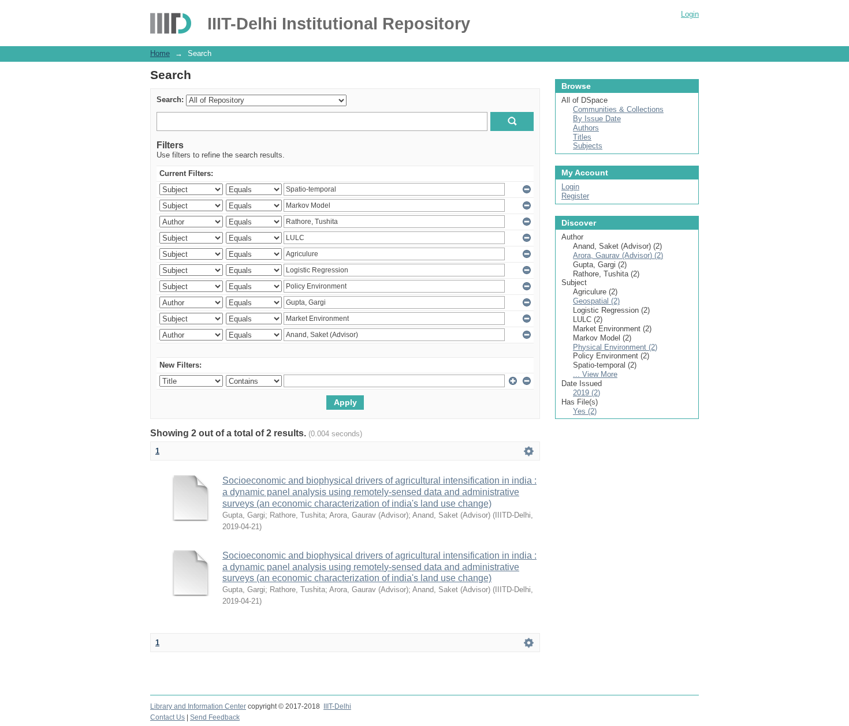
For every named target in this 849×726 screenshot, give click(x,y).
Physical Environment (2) (615, 347)
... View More (595, 374)
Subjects (587, 145)
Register (575, 196)
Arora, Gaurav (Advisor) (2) (618, 255)
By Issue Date (597, 118)
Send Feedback (215, 717)
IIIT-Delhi (337, 706)
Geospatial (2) (596, 301)
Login (690, 14)
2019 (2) (586, 392)
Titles (582, 137)
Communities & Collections (618, 109)
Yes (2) (585, 411)
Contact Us (167, 717)
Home (160, 53)
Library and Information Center (198, 706)
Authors (586, 128)
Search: (170, 99)
